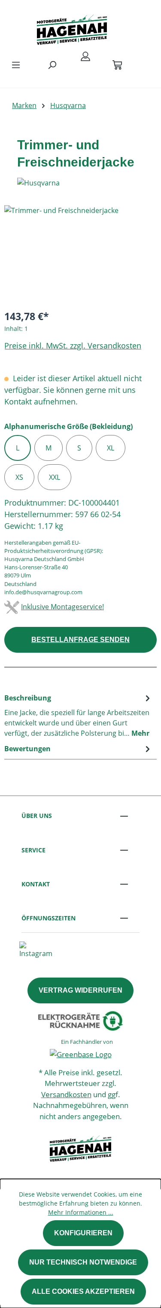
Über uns (36, 815)
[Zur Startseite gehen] (72, 27)
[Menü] (16, 64)
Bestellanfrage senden (80, 639)
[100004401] (80, 253)
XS (19, 477)
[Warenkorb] (117, 64)
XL (110, 448)
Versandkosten (66, 1094)
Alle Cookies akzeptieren (83, 1291)
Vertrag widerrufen (80, 990)
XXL (54, 477)
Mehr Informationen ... (80, 1212)
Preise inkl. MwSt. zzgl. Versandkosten (72, 345)
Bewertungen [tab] (27, 748)
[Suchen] (52, 64)
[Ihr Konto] (85, 56)
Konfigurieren (83, 1233)
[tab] (78, 715)
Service (33, 850)
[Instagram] (35, 949)
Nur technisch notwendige (83, 1262)
